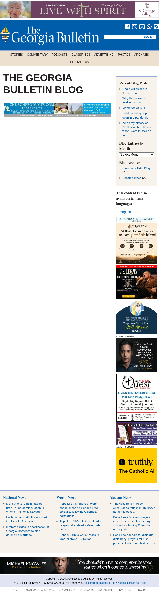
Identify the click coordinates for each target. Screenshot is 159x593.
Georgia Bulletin (49, 35)
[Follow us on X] (134, 26)
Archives (141, 54)
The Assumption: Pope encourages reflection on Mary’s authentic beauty (134, 507)
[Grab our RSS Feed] (156, 26)
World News (66, 497)
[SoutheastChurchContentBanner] (57, 116)
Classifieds (81, 54)
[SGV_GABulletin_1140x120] (79, 17)
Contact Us (79, 62)
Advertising (104, 54)
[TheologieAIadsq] (137, 263)
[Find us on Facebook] (127, 26)
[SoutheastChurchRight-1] (137, 444)
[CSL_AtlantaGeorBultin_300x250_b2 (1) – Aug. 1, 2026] (137, 298)
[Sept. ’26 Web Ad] (137, 333)
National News (14, 497)
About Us (30, 589)
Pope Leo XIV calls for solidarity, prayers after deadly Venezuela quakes (81, 525)
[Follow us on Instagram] (142, 26)
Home (15, 589)
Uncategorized (131, 177)
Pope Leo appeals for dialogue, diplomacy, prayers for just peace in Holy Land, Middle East (134, 538)
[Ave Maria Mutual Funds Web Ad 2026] (79, 572)
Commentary (37, 54)
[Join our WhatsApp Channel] (149, 26)
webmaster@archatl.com (132, 582)
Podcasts (59, 54)
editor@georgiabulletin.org (100, 582)
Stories (16, 54)
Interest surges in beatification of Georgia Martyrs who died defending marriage (27, 530)
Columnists (67, 589)
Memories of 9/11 (133, 107)
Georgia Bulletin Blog (136, 168)
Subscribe (105, 589)
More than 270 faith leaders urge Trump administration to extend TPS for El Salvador (25, 507)
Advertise (125, 589)
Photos (124, 54)
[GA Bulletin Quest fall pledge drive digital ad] (137, 420)
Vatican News (120, 497)
